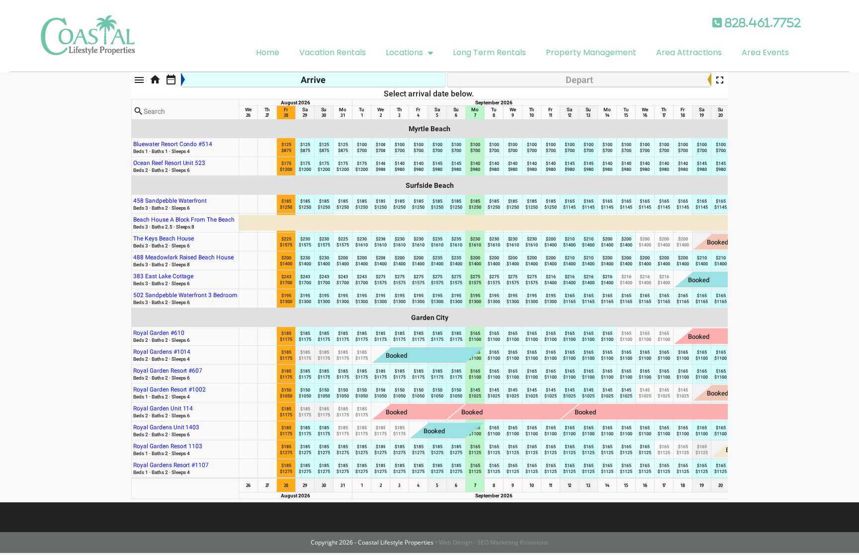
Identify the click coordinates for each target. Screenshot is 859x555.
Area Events (765, 52)
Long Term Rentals (489, 52)
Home (267, 52)
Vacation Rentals (332, 52)
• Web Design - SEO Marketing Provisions (491, 542)
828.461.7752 (761, 22)
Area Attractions (689, 52)
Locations (404, 52)
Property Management (591, 52)
